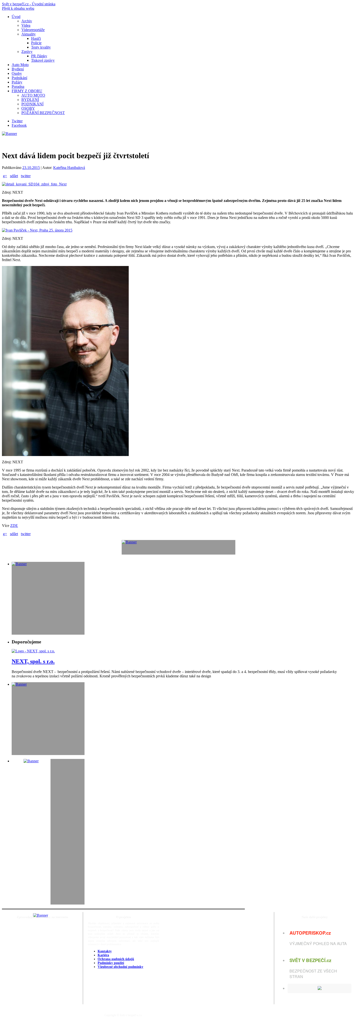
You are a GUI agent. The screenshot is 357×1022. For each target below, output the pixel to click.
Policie (36, 43)
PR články (39, 56)
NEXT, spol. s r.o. (33, 661)
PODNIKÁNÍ (32, 104)
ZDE (14, 525)
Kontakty (105, 951)
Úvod (16, 17)
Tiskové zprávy (43, 60)
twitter (26, 176)
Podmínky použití (111, 963)
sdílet (14, 176)
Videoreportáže (33, 30)
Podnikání (19, 78)
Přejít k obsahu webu (18, 8)
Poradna (18, 86)
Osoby (17, 73)
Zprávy (27, 52)
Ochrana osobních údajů (116, 959)
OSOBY (28, 108)
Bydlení (18, 69)
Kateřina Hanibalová (69, 168)
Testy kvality (41, 47)
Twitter (17, 121)
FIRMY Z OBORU (27, 91)
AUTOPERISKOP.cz (310, 933)
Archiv (26, 21)
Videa (25, 25)
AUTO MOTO (33, 95)
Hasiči (36, 38)
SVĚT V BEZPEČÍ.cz (310, 960)
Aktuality (28, 34)
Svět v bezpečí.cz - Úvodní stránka (28, 4)
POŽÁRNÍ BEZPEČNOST (43, 113)
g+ (5, 176)
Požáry (17, 82)
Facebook (19, 125)
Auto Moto (20, 65)
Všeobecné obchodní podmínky (120, 967)
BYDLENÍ (30, 100)
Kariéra (103, 955)
